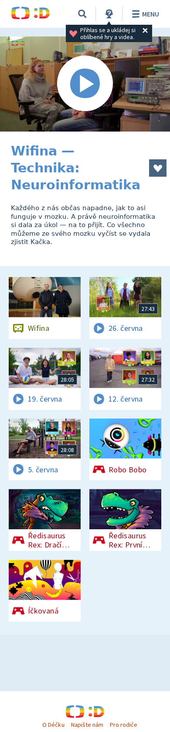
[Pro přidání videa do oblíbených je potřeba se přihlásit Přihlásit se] (158, 168)
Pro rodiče (123, 725)
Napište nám (87, 725)
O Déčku (53, 725)
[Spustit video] (85, 84)
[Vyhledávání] (82, 14)
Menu (150, 14)
